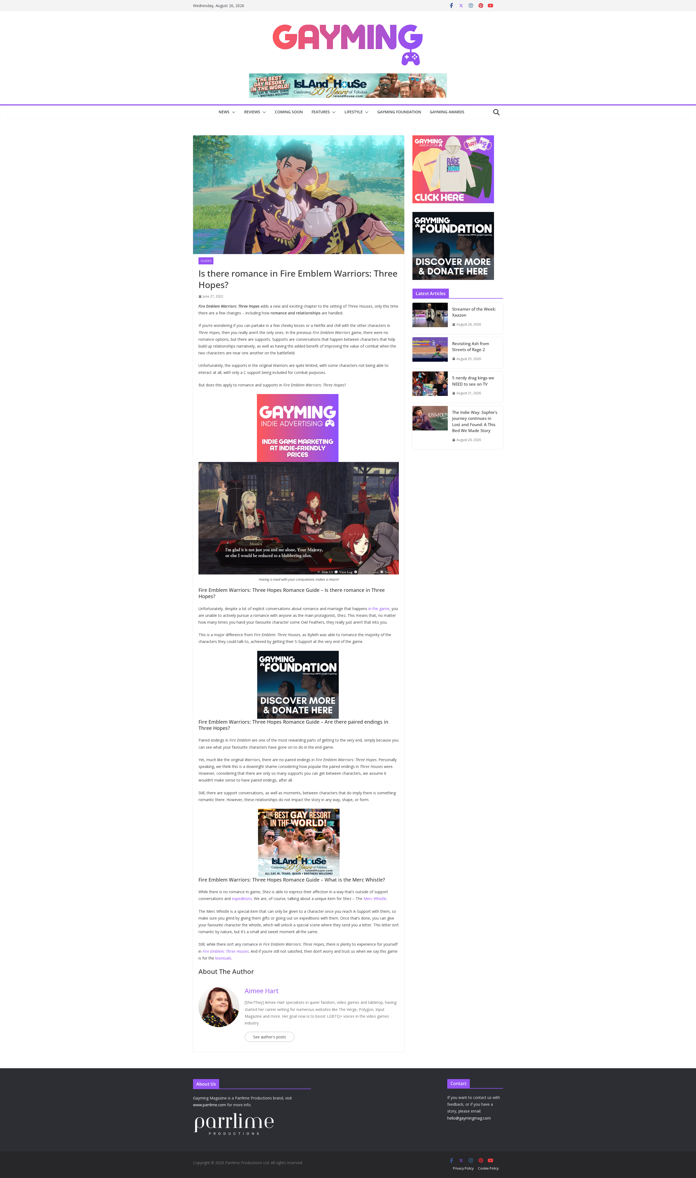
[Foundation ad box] (453, 215)
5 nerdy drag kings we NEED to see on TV (473, 381)
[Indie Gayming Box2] (453, 138)
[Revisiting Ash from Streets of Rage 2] (430, 352)
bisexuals (223, 958)
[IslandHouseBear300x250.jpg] (299, 398)
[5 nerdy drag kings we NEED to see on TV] (430, 387)
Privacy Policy (463, 1168)
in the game (378, 608)
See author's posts (269, 1036)
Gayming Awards (447, 111)
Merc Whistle (374, 898)
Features (321, 111)
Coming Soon (289, 111)
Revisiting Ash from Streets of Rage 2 (470, 346)
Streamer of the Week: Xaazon (474, 312)
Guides (206, 261)
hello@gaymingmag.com (469, 1118)
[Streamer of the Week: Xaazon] (430, 318)
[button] (232, 112)
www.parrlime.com (209, 1104)
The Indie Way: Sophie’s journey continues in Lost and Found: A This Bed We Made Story (474, 421)
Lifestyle (353, 111)
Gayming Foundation (399, 111)
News (224, 111)
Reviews (252, 111)
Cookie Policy (488, 1168)
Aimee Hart (262, 990)
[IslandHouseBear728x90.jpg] (307, 77)
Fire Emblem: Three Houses (226, 951)
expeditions (242, 898)
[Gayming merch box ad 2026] (299, 655)
